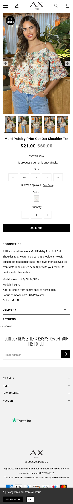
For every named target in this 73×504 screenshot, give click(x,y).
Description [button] (12, 244)
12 (35, 177)
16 (58, 177)
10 (24, 177)
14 (46, 177)
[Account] (16, 5)
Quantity (36, 207)
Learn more (13, 499)
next (67, 63)
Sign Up (65, 354)
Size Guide (48, 185)
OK (30, 499)
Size (36, 169)
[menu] (5, 6)
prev (5, 63)
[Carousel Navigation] (36, 63)
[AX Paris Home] (36, 6)
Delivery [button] (9, 309)
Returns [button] (9, 319)
